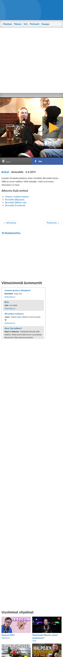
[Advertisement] (31, 60)
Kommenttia (10, 233)
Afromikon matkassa (14, 314)
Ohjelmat (7, 23)
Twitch (44, 4)
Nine (7, 302)
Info (26, 23)
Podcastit (34, 23)
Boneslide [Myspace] (14, 199)
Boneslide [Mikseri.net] (15, 202)
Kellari (5, 172)
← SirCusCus (10, 222)
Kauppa (45, 23)
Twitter (34, 4)
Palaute (18, 23)
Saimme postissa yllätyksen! (18, 290)
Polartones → (53, 222)
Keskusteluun (10, 296)
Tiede (34, 641)
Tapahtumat (5, 638)
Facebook (29, 4)
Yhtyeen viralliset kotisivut (17, 196)
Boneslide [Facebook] (15, 205)
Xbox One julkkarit (13, 328)
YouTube (39, 4)
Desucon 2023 (8, 635)
